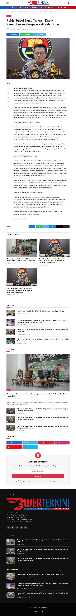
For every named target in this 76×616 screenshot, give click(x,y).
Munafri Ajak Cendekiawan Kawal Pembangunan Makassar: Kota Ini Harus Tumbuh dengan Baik (21, 259)
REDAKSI (41, 611)
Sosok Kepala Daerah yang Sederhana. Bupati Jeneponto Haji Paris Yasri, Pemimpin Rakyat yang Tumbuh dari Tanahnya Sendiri (42, 321)
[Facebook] (8, 88)
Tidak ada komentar (35, 29)
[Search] (69, 3)
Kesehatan (62, 8)
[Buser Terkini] (38, 3)
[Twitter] (8, 97)
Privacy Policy (49, 481)
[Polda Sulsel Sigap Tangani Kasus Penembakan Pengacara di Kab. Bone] (38, 58)
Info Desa (52, 8)
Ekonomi (35, 8)
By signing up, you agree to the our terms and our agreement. (39, 481)
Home (11, 8)
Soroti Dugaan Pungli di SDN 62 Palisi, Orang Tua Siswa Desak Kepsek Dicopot (40, 311)
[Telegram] (8, 102)
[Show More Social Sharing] (49, 34)
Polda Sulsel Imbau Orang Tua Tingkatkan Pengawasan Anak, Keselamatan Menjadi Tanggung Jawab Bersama (52, 260)
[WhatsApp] (8, 93)
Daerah (26, 8)
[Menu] (7, 3)
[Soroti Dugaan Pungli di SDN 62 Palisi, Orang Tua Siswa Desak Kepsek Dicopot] (10, 313)
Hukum (43, 8)
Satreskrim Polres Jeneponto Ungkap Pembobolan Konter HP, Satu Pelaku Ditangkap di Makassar (42, 330)
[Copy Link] (8, 106)
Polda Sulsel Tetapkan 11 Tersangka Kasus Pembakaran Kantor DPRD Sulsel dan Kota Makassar (43, 340)
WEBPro (45, 607)
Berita (18, 8)
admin (14, 29)
